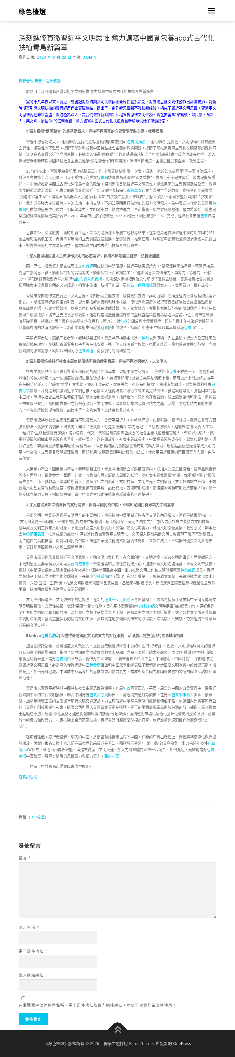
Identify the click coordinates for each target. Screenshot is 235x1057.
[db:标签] (38, 817)
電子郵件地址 (33, 951)
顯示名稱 (29, 927)
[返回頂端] (117, 1030)
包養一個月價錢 (47, 80)
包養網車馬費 (33, 534)
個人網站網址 (31, 975)
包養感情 (188, 570)
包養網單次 (132, 190)
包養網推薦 (136, 141)
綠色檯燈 (32, 11)
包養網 (102, 177)
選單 (210, 10)
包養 (204, 215)
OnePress (182, 1043)
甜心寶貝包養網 (89, 278)
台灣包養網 (80, 563)
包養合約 (26, 80)
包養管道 (85, 350)
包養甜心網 (145, 606)
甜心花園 (111, 756)
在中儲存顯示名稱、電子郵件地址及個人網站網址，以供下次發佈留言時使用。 (98, 1005)
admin (90, 57)
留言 (25, 857)
